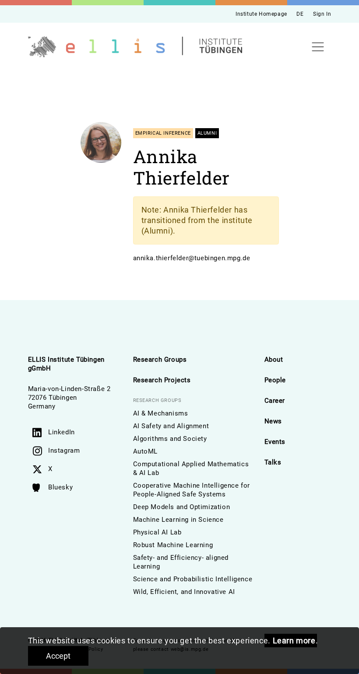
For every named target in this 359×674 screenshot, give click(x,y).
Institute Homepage (261, 14)
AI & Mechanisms (160, 413)
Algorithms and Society (170, 439)
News (273, 421)
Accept (58, 655)
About (273, 359)
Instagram (64, 450)
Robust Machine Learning (173, 545)
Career (274, 401)
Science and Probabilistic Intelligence (193, 579)
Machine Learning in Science (178, 520)
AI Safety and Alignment (171, 426)
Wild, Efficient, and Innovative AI (184, 592)
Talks (273, 462)
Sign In (322, 14)
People (275, 380)
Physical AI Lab (157, 532)
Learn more (294, 640)
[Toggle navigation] (318, 47)
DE (299, 14)
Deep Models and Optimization (181, 507)
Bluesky (60, 487)
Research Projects (162, 380)
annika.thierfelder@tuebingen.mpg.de (191, 258)
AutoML (145, 451)
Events (275, 442)
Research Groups (160, 359)
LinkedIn (61, 432)
